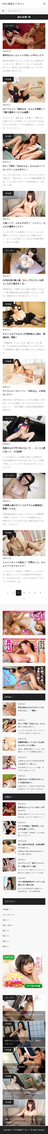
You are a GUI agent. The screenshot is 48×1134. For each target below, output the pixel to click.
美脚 (4, 946)
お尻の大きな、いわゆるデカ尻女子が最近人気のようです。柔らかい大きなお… (31, 787)
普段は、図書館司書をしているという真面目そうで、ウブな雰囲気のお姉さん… (31, 750)
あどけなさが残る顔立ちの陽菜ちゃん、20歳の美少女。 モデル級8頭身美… (31, 890)
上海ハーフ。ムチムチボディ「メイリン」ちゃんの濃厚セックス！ (24, 225)
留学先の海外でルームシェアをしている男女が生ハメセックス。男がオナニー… (31, 815)
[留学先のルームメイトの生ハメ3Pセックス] (24, 36)
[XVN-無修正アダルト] (20, 4)
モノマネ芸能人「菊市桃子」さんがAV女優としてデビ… (31, 827)
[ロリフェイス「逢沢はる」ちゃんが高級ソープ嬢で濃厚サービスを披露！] (24, 90)
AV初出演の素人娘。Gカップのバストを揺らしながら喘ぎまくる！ (23, 282)
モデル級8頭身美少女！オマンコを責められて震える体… (31, 883)
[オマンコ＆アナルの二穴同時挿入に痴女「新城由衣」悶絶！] (24, 315)
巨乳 (4, 920)
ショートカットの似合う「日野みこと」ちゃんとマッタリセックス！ (24, 564)
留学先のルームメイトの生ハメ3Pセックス (23, 55)
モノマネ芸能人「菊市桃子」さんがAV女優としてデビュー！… (31, 834)
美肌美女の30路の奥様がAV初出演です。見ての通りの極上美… (31, 852)
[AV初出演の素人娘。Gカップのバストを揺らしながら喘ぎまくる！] (24, 261)
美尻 (4, 941)
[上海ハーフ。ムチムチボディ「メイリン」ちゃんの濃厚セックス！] (24, 204)
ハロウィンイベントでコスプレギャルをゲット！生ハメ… (31, 762)
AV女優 (8, 79)
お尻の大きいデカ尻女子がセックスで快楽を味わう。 (31, 780)
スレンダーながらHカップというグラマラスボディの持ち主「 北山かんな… (31, 732)
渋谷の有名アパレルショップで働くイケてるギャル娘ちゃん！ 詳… (31, 769)
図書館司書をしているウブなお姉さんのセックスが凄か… (31, 743)
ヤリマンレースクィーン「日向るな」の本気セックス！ (24, 393)
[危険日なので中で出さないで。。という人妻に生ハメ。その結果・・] (24, 429)
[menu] (44, 3)
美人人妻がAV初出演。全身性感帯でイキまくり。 (31, 846)
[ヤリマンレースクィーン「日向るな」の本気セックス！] (24, 372)
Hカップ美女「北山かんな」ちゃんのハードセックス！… (31, 725)
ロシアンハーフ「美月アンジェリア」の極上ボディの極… (31, 864)
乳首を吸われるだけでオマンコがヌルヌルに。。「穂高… (31, 709)
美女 (4, 936)
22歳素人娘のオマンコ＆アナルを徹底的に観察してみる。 (23, 507)
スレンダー (9, 26)
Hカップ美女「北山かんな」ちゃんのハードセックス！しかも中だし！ (24, 168)
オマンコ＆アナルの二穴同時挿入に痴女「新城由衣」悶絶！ (24, 336)
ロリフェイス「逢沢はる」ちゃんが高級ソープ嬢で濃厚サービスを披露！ (24, 111)
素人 (4, 931)
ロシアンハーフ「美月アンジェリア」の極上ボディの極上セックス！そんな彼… (31, 871)
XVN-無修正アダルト (21, 1130)
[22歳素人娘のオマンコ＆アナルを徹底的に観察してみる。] (24, 486)
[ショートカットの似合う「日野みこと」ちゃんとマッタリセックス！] (24, 543)
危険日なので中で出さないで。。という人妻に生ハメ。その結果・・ (24, 450)
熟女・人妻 (7, 925)
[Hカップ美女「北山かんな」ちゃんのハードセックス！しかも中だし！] (24, 147)
